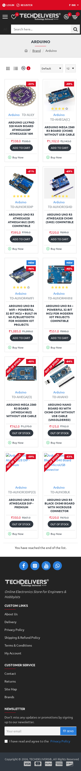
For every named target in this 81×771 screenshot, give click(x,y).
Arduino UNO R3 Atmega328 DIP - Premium (21, 503)
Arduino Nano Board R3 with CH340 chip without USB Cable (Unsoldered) (59, 412)
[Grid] (7, 68)
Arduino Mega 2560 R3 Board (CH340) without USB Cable (60, 131)
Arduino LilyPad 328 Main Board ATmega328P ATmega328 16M (21, 128)
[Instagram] (34, 565)
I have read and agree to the (39, 741)
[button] (21, 147)
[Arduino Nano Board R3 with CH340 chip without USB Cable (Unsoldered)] (59, 373)
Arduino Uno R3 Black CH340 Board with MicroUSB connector (60, 505)
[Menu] (5, 16)
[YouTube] (46, 565)
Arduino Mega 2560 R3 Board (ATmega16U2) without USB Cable (21, 410)
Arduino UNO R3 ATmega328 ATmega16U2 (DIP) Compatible (21, 220)
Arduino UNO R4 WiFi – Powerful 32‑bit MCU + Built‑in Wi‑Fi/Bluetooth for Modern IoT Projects (21, 315)
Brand (36, 50)
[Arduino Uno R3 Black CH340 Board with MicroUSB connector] (59, 468)
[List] (15, 68)
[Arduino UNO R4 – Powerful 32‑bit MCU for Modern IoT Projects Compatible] (59, 274)
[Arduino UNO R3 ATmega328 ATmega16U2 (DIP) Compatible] (21, 183)
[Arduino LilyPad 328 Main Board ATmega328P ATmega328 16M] (21, 95)
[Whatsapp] (57, 565)
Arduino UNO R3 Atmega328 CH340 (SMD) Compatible (60, 218)
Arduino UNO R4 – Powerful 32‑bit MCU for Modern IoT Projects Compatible (59, 313)
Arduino (14, 115)
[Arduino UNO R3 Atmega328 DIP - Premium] (21, 468)
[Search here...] (75, 29)
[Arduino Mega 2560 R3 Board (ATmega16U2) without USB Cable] (21, 373)
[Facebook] (23, 565)
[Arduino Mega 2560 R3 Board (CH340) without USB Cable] (59, 95)
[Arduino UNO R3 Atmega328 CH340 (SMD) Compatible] (59, 183)
